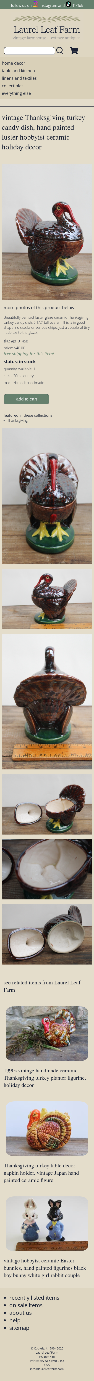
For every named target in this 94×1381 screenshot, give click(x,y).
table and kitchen (18, 70)
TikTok (78, 5)
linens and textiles (19, 78)
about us (20, 1312)
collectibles (13, 85)
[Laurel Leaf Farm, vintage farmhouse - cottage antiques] (47, 27)
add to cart (26, 399)
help (15, 1320)
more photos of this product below (39, 307)
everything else (16, 93)
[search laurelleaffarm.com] (61, 51)
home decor (13, 63)
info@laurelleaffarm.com (47, 1369)
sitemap (19, 1327)
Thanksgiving (17, 420)
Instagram (48, 5)
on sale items (25, 1305)
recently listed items (34, 1297)
